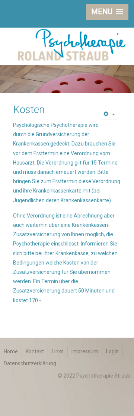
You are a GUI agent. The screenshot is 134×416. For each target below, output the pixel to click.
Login (112, 351)
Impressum (84, 351)
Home (11, 351)
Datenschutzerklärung (30, 363)
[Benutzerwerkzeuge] (109, 114)
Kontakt (35, 351)
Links (58, 351)
